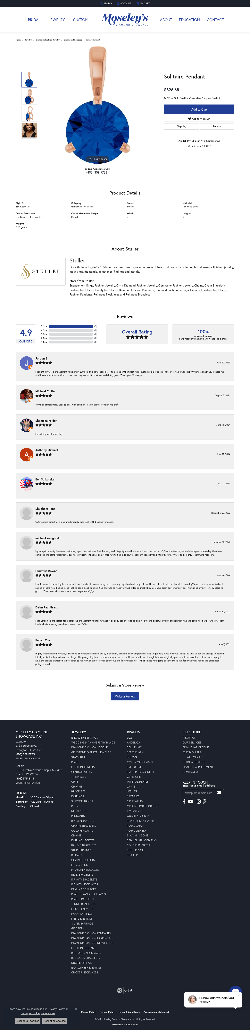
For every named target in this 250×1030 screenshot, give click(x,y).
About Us (189, 737)
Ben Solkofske (44, 479)
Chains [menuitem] (76, 835)
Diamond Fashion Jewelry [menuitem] (90, 747)
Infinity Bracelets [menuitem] (84, 879)
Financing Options (196, 747)
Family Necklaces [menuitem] (83, 889)
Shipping (181, 126)
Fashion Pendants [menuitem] (84, 948)
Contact (215, 19)
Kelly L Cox (42, 640)
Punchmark (132, 1024)
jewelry (28, 40)
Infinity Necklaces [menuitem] (84, 884)
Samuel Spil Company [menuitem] (142, 840)
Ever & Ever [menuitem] (135, 767)
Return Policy (88, 1011)
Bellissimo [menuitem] (134, 747)
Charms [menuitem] (76, 786)
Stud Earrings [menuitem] (81, 850)
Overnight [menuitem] (134, 811)
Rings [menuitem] (75, 806)
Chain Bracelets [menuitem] (83, 860)
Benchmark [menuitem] (135, 752)
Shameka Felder (46, 421)
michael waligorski (48, 538)
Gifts (119, 285)
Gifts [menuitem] (75, 781)
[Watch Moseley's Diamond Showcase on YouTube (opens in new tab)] (190, 801)
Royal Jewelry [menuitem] (137, 830)
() (95, 326)
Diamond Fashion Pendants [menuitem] (91, 933)
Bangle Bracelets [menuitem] (83, 845)
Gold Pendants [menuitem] (82, 830)
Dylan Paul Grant (46, 607)
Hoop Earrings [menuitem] (81, 914)
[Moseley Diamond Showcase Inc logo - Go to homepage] (125, 19)
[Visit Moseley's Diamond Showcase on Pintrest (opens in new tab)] (204, 801)
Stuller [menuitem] (132, 855)
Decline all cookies (27, 1020)
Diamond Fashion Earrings (172, 290)
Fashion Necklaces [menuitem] (85, 869)
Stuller (130, 206)
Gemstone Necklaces (73, 40)
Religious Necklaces (106, 294)
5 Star (44, 326)
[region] (97, 105)
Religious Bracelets (138, 294)
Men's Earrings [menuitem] (82, 918)
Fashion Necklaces (82, 290)
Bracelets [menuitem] (78, 791)
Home (18, 40)
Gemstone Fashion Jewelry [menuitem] (91, 752)
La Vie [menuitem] (131, 786)
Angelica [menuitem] (133, 742)
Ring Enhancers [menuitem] (82, 821)
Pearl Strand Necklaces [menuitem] (88, 894)
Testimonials (192, 752)
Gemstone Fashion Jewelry (48, 40)
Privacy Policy (107, 1011)
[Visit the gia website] (125, 990)
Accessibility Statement (156, 1011)
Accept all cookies (55, 1020)
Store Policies (193, 757)
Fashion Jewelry (105, 285)
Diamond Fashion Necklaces (208, 290)
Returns (217, 126)
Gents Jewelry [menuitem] (81, 772)
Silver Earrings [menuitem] (82, 923)
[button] (106, 3)
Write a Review (125, 696)
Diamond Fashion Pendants (136, 290)
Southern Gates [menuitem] (138, 845)
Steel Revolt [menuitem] (136, 850)
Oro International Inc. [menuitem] (143, 806)
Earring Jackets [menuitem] (82, 840)
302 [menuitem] (129, 737)
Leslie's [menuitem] (132, 791)
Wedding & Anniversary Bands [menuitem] (93, 742)
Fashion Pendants (81, 294)
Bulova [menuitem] (132, 757)
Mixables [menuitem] (133, 796)
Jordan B (41, 358)
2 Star (44, 338)
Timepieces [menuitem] (78, 777)
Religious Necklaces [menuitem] (86, 953)
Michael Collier (45, 391)
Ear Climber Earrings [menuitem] (86, 967)
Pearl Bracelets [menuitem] (82, 899)
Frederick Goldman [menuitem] (141, 772)
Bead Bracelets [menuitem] (82, 874)
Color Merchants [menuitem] (140, 762)
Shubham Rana (45, 509)
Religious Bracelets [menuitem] (85, 958)
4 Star (44, 330)
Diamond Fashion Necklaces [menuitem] (91, 943)
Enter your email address (199, 785)
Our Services (192, 742)
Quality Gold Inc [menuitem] (139, 816)
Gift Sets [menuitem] (77, 928)
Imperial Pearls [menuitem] (137, 781)
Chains (198, 285)
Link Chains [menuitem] (79, 865)
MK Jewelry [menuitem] (135, 801)
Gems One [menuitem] (134, 777)
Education (189, 19)
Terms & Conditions (129, 1011)
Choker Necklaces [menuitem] (84, 972)
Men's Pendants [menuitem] (82, 909)
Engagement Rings (81, 285)
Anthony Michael (46, 450)
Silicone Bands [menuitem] (82, 801)
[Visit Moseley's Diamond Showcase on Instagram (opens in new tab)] (199, 801)
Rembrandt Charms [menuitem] (140, 821)
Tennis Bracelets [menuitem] (83, 904)
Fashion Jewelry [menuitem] (83, 767)
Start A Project (194, 762)
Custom (80, 19)
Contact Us (191, 772)
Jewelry (57, 19)
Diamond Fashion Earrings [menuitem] (90, 938)
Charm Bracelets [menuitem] (83, 825)
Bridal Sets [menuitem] (79, 855)
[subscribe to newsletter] (219, 792)
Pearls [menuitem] (75, 762)
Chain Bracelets (214, 285)
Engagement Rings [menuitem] (84, 737)
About (166, 19)
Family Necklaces (106, 290)
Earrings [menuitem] (77, 796)
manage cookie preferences (38, 1013)
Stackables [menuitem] (79, 757)
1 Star (44, 342)
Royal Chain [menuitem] (135, 825)
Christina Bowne (46, 571)
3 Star (44, 334)
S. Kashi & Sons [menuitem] (137, 835)
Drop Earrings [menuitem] (81, 962)
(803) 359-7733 (96, 172)
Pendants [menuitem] (78, 816)
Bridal (34, 19)
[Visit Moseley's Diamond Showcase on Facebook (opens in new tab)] (184, 801)
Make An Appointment (198, 767)
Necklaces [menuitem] (79, 811)
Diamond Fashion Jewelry (140, 285)
